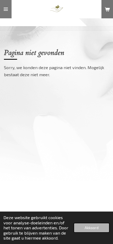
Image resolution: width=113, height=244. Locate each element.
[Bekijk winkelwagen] (107, 9)
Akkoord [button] (92, 227)
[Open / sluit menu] (6, 9)
